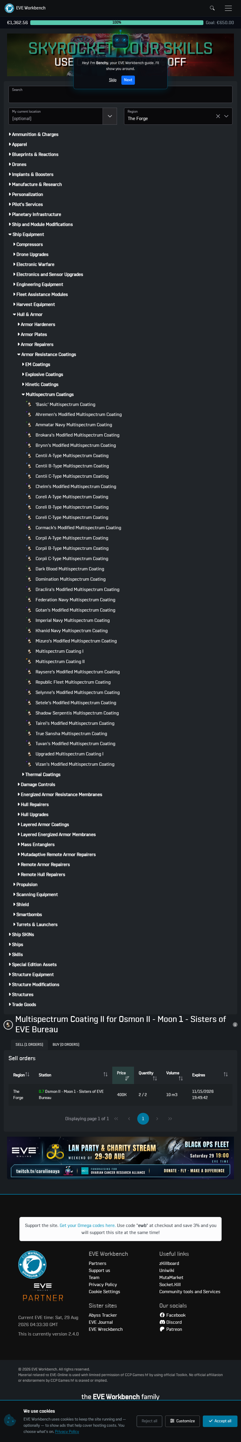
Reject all (149, 1421)
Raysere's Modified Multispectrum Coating (77, 672)
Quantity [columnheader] (146, 1073)
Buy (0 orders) (66, 1045)
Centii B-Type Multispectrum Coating (71, 466)
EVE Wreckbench (106, 1329)
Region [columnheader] (19, 1075)
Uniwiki (166, 1270)
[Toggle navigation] (228, 8)
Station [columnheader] (45, 1075)
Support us (99, 1270)
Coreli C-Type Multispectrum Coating (71, 517)
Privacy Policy (67, 1432)
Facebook (175, 1315)
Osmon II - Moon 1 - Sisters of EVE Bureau (71, 1095)
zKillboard (169, 1263)
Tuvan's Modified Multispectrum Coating (74, 743)
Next (128, 80)
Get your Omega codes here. (88, 1225)
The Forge (18, 1095)
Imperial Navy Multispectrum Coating (72, 620)
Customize (185, 1421)
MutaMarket (171, 1277)
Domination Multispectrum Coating (70, 579)
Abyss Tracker (103, 1315)
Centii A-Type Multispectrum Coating (71, 455)
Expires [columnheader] (198, 1075)
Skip (112, 80)
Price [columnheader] (121, 1073)
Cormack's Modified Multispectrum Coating (77, 527)
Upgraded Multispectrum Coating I (68, 754)
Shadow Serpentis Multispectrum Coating (76, 713)
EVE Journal (101, 1322)
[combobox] (56, 116)
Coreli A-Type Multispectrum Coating (71, 496)
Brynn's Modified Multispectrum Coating (75, 445)
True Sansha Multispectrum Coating (70, 733)
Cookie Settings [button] (104, 1291)
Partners (97, 1263)
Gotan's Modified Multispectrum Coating (74, 610)
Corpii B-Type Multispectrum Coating (71, 548)
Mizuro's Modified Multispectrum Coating (75, 641)
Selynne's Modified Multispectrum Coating (77, 692)
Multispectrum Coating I (58, 651)
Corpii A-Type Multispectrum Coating (71, 538)
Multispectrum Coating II (59, 661)
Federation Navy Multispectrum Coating (74, 599)
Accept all (222, 1421)
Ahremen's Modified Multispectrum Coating (78, 414)
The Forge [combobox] (138, 118)
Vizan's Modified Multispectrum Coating (74, 764)
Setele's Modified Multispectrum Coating (75, 702)
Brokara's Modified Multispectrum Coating (76, 435)
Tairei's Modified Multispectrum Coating (74, 723)
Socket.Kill (170, 1284)
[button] (25, 8)
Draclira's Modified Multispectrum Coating (76, 589)
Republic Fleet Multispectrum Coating (72, 682)
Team (94, 1277)
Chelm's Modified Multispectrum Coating (75, 486)
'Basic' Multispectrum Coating (64, 404)
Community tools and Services (189, 1291)
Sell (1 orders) (29, 1045)
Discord (173, 1322)
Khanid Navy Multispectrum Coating (71, 630)
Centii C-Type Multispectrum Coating (71, 476)
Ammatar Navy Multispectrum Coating (73, 424)
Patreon (173, 1329)
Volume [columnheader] (172, 1073)
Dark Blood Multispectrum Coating (69, 569)
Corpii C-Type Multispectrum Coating (71, 558)
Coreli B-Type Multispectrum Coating (71, 507)
